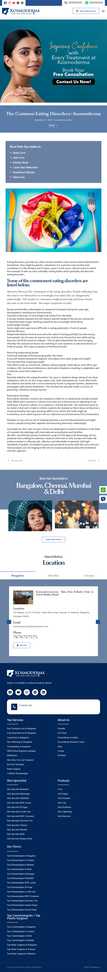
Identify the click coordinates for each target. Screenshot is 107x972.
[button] (86, 11)
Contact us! (25, 705)
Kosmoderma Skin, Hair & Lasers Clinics (28, 429)
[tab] (18, 575)
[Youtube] (18, 692)
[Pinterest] (18, 3)
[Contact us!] (14, 707)
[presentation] (3, 516)
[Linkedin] (22, 3)
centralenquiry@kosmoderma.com (30, 626)
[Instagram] (27, 692)
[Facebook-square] (10, 692)
